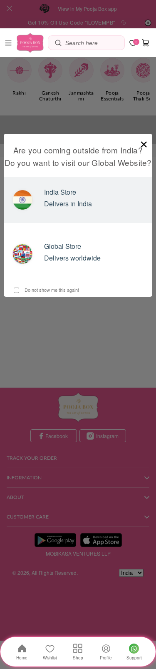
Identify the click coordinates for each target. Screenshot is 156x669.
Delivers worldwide (72, 258)
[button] (8, 43)
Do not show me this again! (51, 289)
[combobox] (92, 43)
